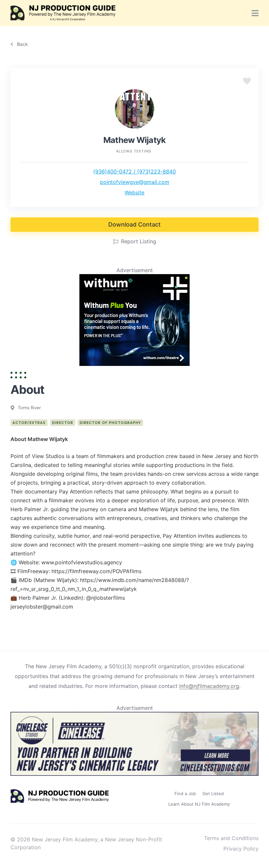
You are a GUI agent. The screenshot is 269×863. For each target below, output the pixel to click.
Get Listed (213, 793)
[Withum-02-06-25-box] (134, 364)
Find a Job (185, 793)
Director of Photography (110, 422)
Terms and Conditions (231, 838)
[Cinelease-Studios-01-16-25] (134, 774)
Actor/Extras (29, 422)
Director (62, 422)
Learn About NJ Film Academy (199, 804)
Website (134, 192)
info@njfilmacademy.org (209, 686)
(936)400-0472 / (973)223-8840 (134, 171)
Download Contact (134, 224)
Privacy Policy (241, 848)
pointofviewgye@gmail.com (134, 182)
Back (22, 44)
